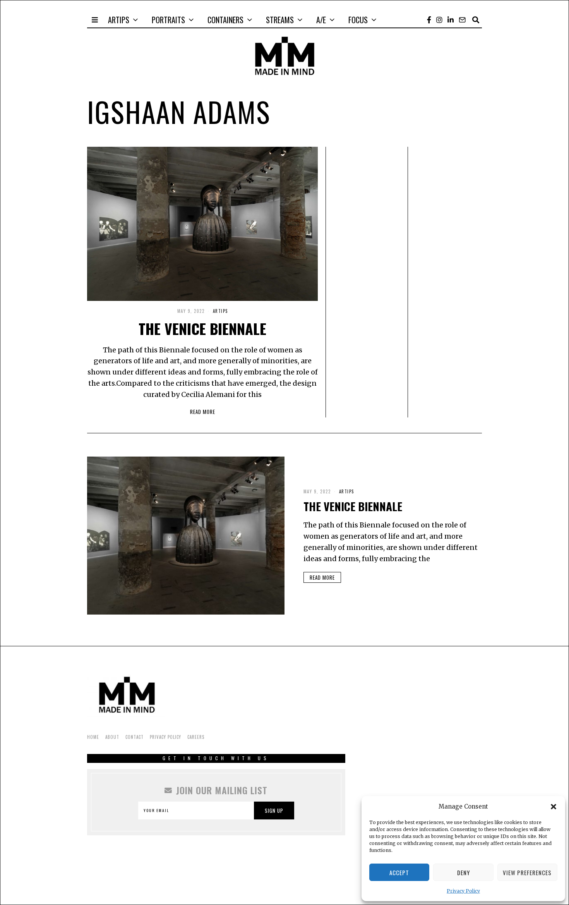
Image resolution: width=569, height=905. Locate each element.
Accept (399, 872)
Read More (202, 412)
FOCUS (358, 20)
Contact (134, 737)
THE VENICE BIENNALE (202, 328)
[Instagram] (439, 19)
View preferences (527, 872)
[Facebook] (429, 19)
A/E (321, 20)
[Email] (462, 19)
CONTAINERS (225, 20)
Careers (195, 737)
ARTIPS (118, 20)
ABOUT (112, 737)
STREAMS (280, 20)
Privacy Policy (463, 891)
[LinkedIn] (451, 19)
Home (93, 737)
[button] (553, 807)
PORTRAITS (168, 20)
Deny (463, 872)
